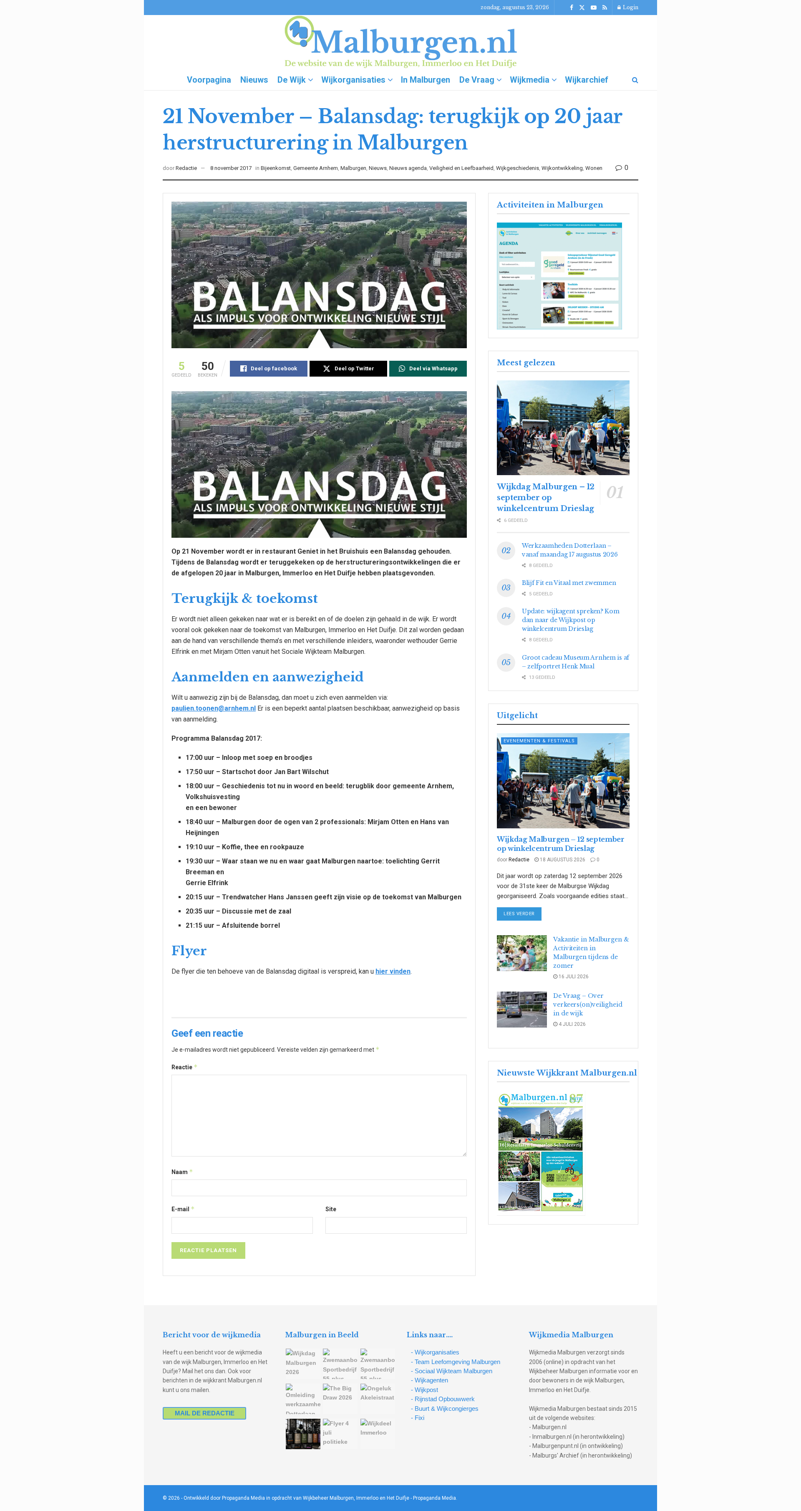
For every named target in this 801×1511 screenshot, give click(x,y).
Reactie (184, 1067)
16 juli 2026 (573, 976)
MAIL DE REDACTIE (204, 1413)
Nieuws (254, 80)
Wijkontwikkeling (562, 168)
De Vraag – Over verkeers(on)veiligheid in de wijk (587, 1004)
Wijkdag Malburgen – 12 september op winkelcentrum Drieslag (545, 497)
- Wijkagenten (429, 1380)
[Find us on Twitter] (582, 7)
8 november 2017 (231, 168)
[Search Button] (635, 79)
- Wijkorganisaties (435, 1352)
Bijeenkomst (276, 168)
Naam (182, 1172)
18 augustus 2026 (562, 860)
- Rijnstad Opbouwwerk (443, 1398)
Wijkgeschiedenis (517, 168)
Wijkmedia (529, 80)
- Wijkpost (424, 1389)
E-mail (183, 1209)
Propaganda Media (434, 1498)
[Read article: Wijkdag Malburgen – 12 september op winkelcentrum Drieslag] (563, 427)
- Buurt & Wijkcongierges (445, 1408)
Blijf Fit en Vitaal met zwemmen (569, 583)
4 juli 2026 (571, 1024)
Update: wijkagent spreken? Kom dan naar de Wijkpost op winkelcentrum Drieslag (571, 620)
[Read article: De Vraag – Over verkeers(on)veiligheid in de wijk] (522, 1010)
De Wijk (291, 80)
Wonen (593, 168)
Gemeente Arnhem (315, 168)
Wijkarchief (586, 80)
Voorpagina (209, 80)
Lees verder (523, 913)
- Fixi (417, 1417)
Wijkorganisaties (353, 80)
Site (330, 1209)
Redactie (186, 168)
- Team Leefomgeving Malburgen (455, 1361)
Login (630, 7)
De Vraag (476, 80)
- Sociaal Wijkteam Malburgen (451, 1370)
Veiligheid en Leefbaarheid (461, 168)
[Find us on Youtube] (594, 7)
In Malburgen (425, 80)
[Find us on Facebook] (571, 7)
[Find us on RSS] (604, 7)
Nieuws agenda (408, 168)
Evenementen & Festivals (539, 741)
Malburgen (353, 168)
